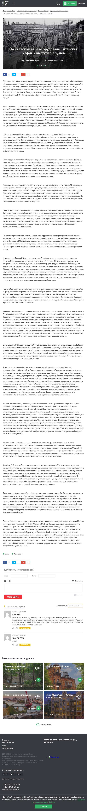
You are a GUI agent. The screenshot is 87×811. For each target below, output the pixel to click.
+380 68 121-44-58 (10, 787)
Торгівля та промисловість (59, 11)
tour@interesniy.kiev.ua (10, 789)
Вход (58, 3)
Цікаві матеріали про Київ (26, 11)
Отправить (13, 597)
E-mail (34, 576)
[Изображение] (9, 581)
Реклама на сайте (8, 743)
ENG (83, 3)
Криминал (18, 554)
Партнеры (5, 740)
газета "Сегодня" (61, 61)
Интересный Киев (9, 11)
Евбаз (7, 554)
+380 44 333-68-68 (11, 785)
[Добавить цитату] (5, 581)
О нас (4, 745)
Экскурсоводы (7, 748)
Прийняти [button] (43, 806)
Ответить (25, 628)
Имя (6, 576)
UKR (79, 3)
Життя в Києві (43, 11)
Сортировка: (62, 606)
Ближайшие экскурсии (18, 658)
